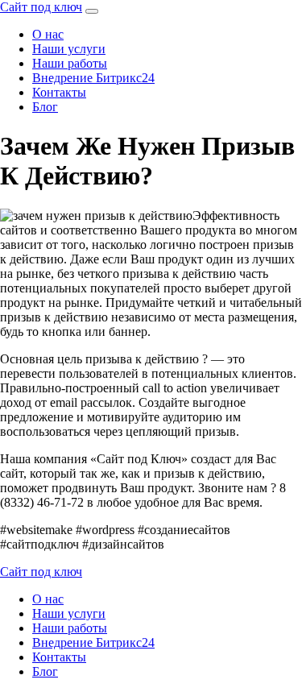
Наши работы (69, 63)
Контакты (59, 92)
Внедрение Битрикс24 (93, 78)
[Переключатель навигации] (91, 11)
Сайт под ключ (41, 7)
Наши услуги (68, 49)
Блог (45, 107)
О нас (48, 34)
